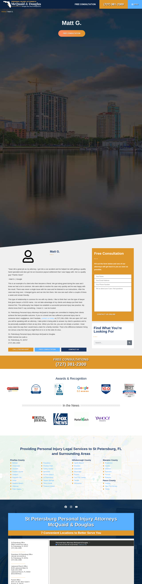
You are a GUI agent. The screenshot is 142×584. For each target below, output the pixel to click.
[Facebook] (65, 506)
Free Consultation (85, 4)
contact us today (47, 318)
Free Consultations (71, 359)
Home (3, 12)
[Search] (129, 342)
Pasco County (109, 480)
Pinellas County (17, 460)
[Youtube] (76, 506)
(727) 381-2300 (113, 4)
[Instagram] (71, 506)
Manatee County (110, 460)
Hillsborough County (81, 460)
